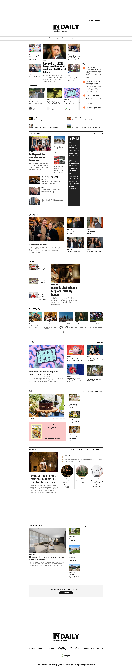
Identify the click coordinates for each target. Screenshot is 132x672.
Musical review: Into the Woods (72, 461)
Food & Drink (87, 262)
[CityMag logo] (62, 648)
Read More (100, 342)
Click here (66, 592)
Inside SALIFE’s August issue (52, 438)
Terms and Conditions (73, 669)
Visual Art (89, 449)
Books (101, 449)
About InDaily (81, 669)
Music (78, 449)
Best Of (94, 262)
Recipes (100, 391)
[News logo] (36, 648)
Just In (84, 134)
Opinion (95, 134)
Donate (91, 20)
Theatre (83, 449)
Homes (84, 391)
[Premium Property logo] (93, 648)
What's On (100, 262)
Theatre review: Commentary (71, 457)
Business (89, 134)
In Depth (100, 134)
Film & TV (96, 449)
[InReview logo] (75, 648)
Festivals (73, 449)
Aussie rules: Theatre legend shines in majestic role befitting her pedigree (83, 459)
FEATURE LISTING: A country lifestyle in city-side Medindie (86, 526)
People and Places (92, 391)
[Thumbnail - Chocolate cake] (47, 405)
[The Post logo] (66, 655)
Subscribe (97, 20)
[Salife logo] (51, 648)
